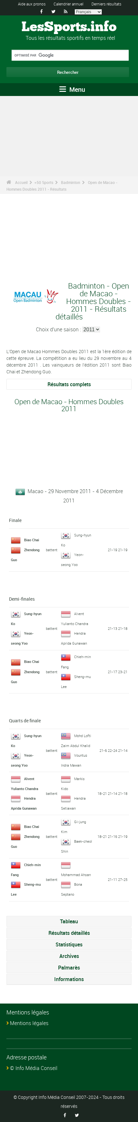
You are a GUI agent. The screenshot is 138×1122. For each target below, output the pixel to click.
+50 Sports (43, 182)
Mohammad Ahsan (76, 874)
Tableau (69, 921)
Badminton (70, 182)
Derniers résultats (106, 3)
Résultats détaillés (69, 932)
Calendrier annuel (68, 3)
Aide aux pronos (32, 3)
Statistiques (69, 944)
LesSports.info (69, 27)
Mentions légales (29, 1023)
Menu (76, 89)
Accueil (21, 182)
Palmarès (69, 967)
